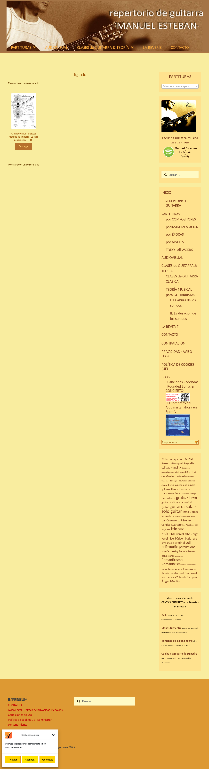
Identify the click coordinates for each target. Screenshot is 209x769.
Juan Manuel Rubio (188, 517)
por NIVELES (175, 242)
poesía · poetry (169, 551)
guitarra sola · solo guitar (178, 509)
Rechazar (30, 759)
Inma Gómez (190, 512)
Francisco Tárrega (188, 494)
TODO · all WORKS (179, 250)
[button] (53, 735)
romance (179, 556)
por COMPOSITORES (181, 219)
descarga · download (178, 481)
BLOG (165, 377)
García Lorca (168, 498)
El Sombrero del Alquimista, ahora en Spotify (181, 407)
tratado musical (177, 573)
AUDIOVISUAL (56, 48)
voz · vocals (168, 577)
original (180, 543)
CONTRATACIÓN (173, 343)
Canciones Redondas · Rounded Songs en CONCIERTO (182, 386)
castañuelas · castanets (173, 476)
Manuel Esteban (173, 531)
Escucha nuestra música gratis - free (180, 140)
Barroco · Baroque (171, 463)
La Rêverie (169, 520)
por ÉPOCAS (175, 234)
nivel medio (167, 543)
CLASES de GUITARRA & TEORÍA (103, 48)
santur (183, 565)
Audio (189, 459)
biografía (188, 463)
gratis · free (186, 497)
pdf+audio (169, 547)
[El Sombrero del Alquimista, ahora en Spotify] (182, 423)
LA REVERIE (152, 48)
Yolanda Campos (186, 577)
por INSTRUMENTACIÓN (182, 227)
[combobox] (180, 86)
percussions (187, 547)
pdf (189, 543)
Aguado (180, 459)
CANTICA (190, 472)
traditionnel (191, 565)
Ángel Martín (170, 581)
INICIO (166, 193)
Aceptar (13, 759)
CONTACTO (180, 48)
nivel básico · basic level (183, 538)
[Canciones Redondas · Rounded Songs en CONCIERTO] (182, 395)
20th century (169, 459)
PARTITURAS (21, 48)
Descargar (24, 146)
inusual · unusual (171, 516)
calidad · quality (171, 467)
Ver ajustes (47, 759)
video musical (191, 573)
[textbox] (180, 86)
